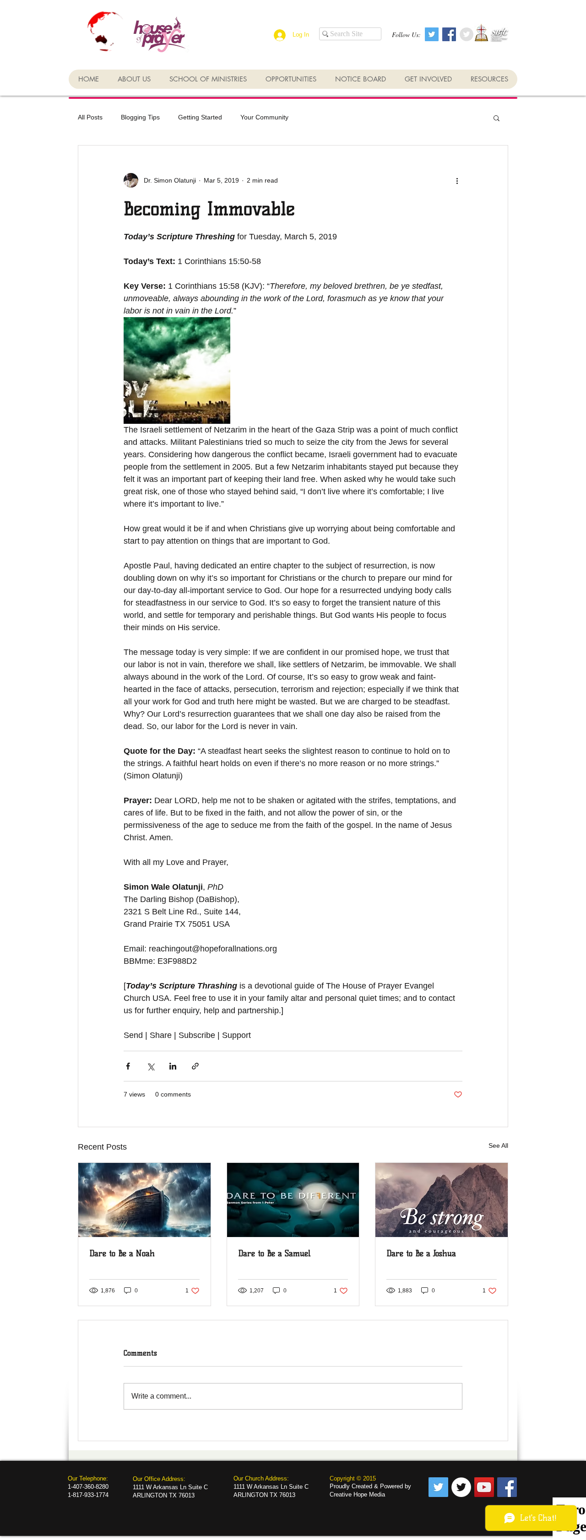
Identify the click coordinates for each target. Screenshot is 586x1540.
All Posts (90, 117)
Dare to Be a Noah (122, 1253)
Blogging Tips (140, 117)
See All (498, 1145)
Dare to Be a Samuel (274, 1253)
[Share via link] (195, 1066)
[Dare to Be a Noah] (144, 1200)
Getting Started (200, 117)
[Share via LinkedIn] (172, 1066)
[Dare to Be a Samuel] (293, 1200)
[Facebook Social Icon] (449, 34)
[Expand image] (177, 370)
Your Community (264, 117)
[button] (496, 117)
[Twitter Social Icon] (432, 34)
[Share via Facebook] (128, 1066)
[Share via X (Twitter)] (150, 1066)
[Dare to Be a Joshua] (441, 1200)
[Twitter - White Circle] (461, 1487)
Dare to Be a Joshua (421, 1253)
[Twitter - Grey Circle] (466, 34)
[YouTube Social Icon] (484, 1487)
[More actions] (456, 180)
